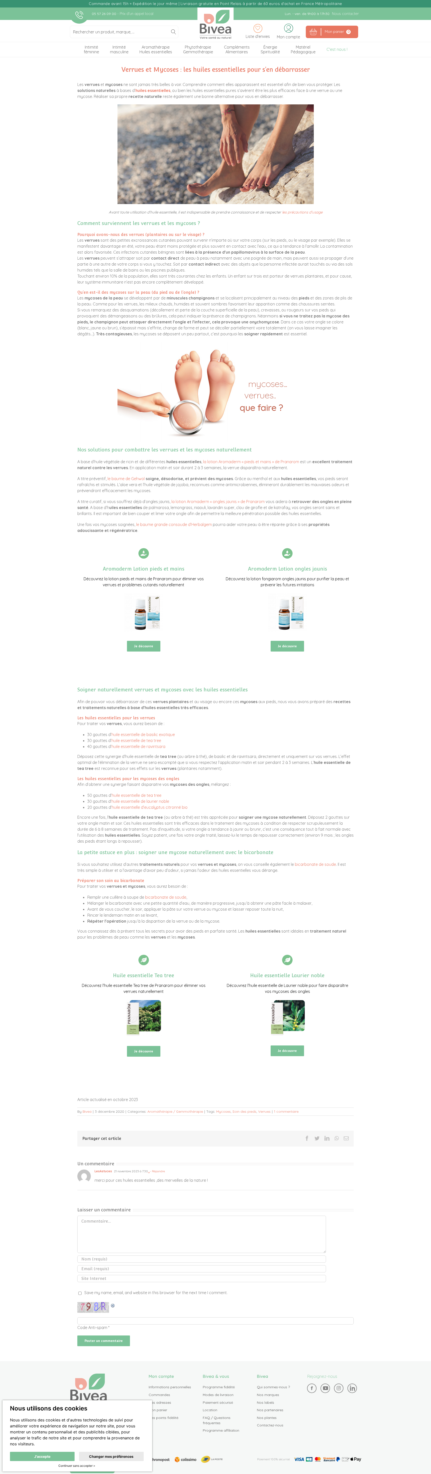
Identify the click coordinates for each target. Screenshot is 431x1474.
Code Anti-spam (92, 1327)
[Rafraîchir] (113, 1305)
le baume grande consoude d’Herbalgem (174, 524)
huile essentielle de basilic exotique (143, 734)
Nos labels (265, 1402)
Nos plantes (267, 1417)
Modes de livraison (218, 1395)
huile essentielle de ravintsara (138, 746)
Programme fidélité (219, 1387)
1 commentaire (286, 1111)
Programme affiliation (221, 1430)
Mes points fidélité (163, 1417)
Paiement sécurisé (218, 1402)
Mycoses (223, 1111)
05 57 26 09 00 (104, 13)
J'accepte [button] (42, 1456)
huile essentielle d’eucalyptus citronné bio (150, 807)
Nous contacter (345, 13)
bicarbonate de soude (315, 864)
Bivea (216, 24)
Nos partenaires (270, 1410)
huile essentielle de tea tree (136, 740)
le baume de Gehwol (126, 478)
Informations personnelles (170, 1387)
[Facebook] (312, 1388)
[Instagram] (338, 1388)
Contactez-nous (270, 1425)
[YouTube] (325, 1388)
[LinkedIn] (352, 1388)
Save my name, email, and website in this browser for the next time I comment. (155, 1292)
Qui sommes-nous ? (273, 1387)
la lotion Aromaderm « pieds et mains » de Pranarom (251, 461)
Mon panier (158, 1410)
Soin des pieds (244, 1111)
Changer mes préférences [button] (111, 1456)
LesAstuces (103, 1171)
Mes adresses (160, 1402)
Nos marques (268, 1395)
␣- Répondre (156, 1171)
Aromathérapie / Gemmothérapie (175, 1111)
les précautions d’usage (302, 212)
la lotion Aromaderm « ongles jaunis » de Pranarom (218, 501)
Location (210, 1410)
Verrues (264, 1111)
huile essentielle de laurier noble (140, 801)
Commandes (159, 1395)
